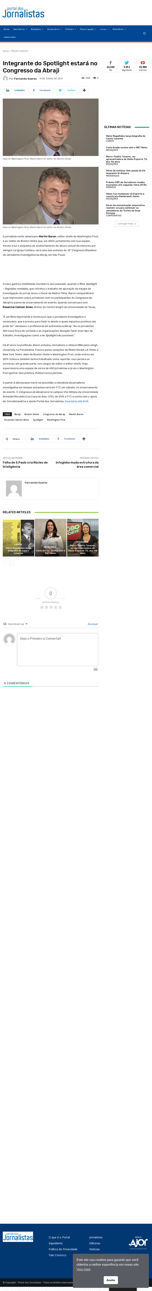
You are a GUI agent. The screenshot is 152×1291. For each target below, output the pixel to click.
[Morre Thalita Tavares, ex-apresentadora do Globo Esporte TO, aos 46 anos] (83, 538)
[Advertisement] (128, 99)
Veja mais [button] (83, 1269)
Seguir (127, 61)
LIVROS (18, 544)
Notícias (94, 1249)
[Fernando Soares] (6, 78)
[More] (84, 90)
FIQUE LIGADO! (19, 51)
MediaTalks (112, 176)
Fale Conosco (57, 1255)
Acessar (92, 624)
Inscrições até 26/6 (76, 401)
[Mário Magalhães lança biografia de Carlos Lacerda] (18, 538)
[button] (144, 33)
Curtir (110, 61)
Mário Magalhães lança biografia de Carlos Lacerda (18, 551)
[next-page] (11, 563)
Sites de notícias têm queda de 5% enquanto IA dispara (125, 172)
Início (6, 51)
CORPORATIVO (114, 216)
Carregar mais (125, 223)
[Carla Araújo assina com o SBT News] (50, 538)
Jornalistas (96, 1237)
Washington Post (56, 419)
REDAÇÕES (50, 547)
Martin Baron (76, 414)
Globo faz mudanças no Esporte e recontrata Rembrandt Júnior (125, 195)
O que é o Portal (59, 1237)
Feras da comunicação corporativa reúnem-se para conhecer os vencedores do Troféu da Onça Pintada (125, 209)
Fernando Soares (25, 78)
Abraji (17, 414)
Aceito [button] (110, 1280)
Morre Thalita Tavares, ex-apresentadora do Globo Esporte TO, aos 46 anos (82, 549)
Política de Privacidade (63, 1249)
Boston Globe (32, 414)
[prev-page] (5, 563)
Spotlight (38, 419)
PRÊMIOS (111, 187)
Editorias (94, 1243)
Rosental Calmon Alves (16, 419)
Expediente (56, 1243)
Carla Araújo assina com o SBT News (50, 552)
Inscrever (143, 61)
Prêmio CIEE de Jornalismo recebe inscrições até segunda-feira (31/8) (126, 183)
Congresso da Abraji (54, 414)
